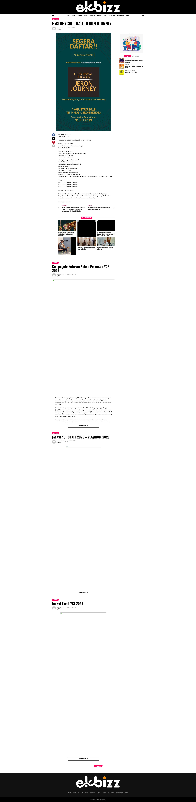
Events (73, 15)
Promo (85, 15)
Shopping (99, 15)
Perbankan (92, 15)
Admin (59, 29)
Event (69, 202)
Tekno (105, 15)
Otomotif (79, 15)
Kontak (127, 15)
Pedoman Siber (120, 15)
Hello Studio (111, 15)
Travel (68, 15)
